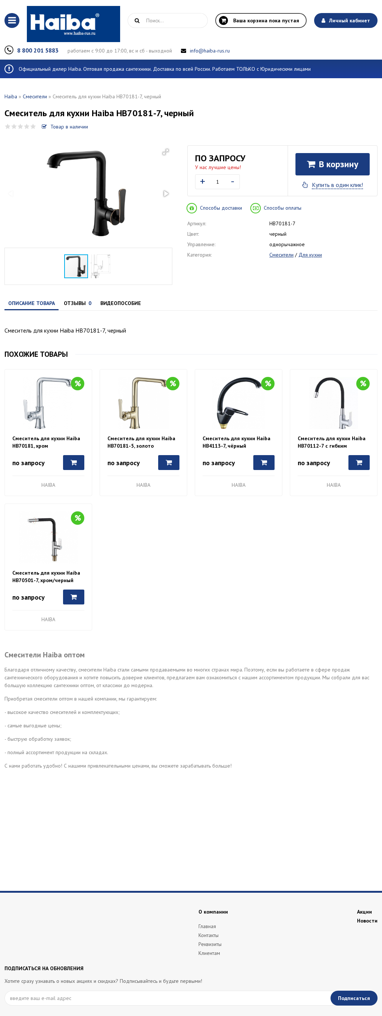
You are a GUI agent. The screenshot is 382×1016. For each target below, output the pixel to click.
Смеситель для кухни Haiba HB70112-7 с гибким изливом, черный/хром (332, 442)
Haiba (10, 96)
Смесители (35, 96)
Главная (207, 926)
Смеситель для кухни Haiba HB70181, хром (46, 442)
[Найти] (137, 20)
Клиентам (209, 953)
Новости (367, 920)
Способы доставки (221, 207)
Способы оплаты (282, 207)
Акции (364, 911)
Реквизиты (210, 944)
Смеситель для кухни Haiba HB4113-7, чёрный (236, 442)
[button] (166, 152)
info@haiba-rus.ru (210, 50)
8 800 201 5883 (38, 50)
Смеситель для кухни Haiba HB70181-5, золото (141, 442)
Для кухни (310, 254)
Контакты (208, 935)
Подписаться (354, 998)
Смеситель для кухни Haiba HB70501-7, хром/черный (46, 576)
